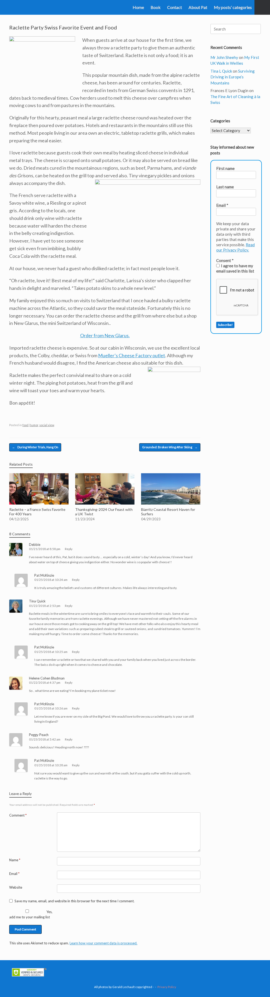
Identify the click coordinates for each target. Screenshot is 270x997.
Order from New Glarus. (105, 335)
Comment (18, 815)
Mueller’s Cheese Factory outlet (131, 355)
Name (14, 860)
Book (156, 7)
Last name (225, 186)
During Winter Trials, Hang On (35, 447)
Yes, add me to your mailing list (30, 914)
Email (14, 874)
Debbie (34, 544)
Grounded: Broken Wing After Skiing (169, 447)
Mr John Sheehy (224, 57)
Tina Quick (37, 601)
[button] (262, 7)
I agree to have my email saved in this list (235, 268)
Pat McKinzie (44, 575)
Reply (69, 549)
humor (34, 425)
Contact (174, 7)
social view (46, 425)
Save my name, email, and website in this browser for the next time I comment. (74, 901)
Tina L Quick (221, 71)
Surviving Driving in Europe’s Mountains (232, 77)
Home (138, 7)
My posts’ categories (233, 7)
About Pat (198, 7)
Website (15, 887)
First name (225, 168)
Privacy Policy (166, 987)
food (25, 425)
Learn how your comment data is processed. (103, 943)
